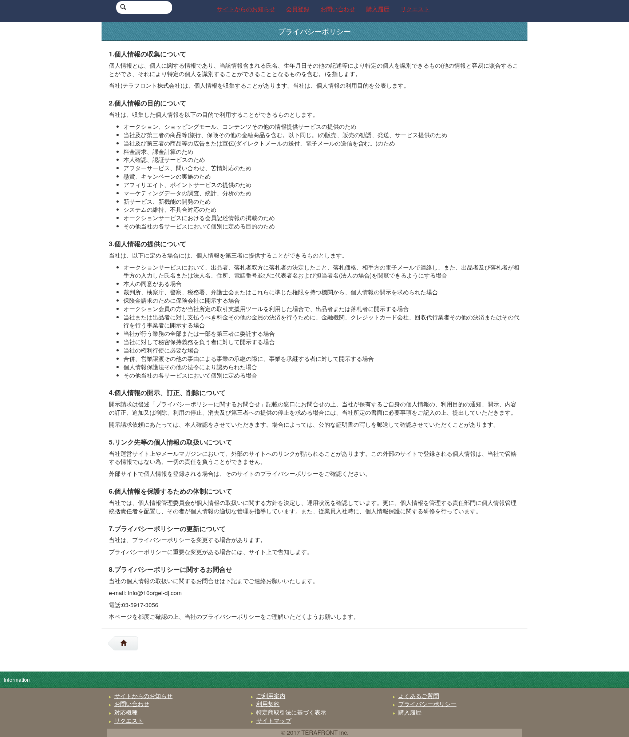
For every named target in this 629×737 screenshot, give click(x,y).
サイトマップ (273, 720)
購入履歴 (410, 712)
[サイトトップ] (126, 643)
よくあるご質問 (418, 696)
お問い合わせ (131, 704)
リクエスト (128, 720)
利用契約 (268, 704)
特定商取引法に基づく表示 (291, 712)
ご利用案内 (270, 696)
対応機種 (126, 712)
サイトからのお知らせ (143, 696)
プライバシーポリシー (427, 704)
